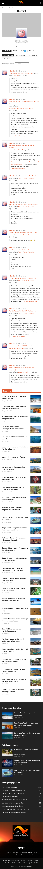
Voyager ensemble (23, 372)
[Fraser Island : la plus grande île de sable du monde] (35, 399)
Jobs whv (16, 75)
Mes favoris (33, 55)
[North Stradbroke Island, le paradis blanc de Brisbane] (35, 500)
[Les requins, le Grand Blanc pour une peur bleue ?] (35, 439)
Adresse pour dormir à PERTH (18, 346)
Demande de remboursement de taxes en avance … (21, 146)
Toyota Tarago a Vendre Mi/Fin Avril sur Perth (23, 232)
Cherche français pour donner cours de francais (23, 204)
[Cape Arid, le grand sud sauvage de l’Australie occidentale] (35, 631)
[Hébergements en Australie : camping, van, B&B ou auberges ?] (35, 661)
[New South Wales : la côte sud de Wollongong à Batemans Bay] (35, 641)
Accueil (4, 8)
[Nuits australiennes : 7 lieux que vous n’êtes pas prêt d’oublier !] (35, 540)
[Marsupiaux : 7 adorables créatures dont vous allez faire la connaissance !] (7, 752)
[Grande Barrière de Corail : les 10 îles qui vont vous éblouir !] (35, 520)
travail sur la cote (31, 176)
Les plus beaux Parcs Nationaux (13, 793)
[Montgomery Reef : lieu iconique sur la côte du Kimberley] (35, 651)
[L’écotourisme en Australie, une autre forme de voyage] (35, 591)
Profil (15, 51)
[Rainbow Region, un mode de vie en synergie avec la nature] (35, 682)
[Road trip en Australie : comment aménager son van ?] (35, 692)
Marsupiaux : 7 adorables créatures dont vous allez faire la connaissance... (26, 752)
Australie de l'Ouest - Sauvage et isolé (15, 800)
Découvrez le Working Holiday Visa (13, 790)
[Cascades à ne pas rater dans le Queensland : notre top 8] (35, 490)
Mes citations (20, 55)
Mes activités (8, 55)
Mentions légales (33, 860)
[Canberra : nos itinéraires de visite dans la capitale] (35, 581)
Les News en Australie (9, 787)
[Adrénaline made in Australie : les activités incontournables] (35, 601)
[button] (40, 3)
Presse (19, 863)
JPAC (30, 863)
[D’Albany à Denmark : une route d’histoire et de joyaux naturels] (35, 570)
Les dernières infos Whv (10, 797)
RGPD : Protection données (11, 860)
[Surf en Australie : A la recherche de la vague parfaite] (35, 611)
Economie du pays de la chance (12, 806)
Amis (23, 51)
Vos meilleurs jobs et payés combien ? (21, 73)
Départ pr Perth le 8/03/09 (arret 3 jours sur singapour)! (22, 369)
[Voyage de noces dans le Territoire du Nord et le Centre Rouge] (35, 449)
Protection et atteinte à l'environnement (15, 809)
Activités (7, 51)
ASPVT (36, 863)
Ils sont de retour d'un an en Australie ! (21, 108)
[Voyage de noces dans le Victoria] (35, 459)
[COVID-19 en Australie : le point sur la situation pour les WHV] (35, 479)
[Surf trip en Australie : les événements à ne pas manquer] (35, 419)
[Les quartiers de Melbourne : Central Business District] (35, 469)
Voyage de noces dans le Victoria (13, 457)
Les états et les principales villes (13, 803)
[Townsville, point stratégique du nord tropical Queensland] (35, 560)
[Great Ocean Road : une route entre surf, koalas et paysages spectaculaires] (35, 409)
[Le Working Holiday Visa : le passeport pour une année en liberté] (7, 763)
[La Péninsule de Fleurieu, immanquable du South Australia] (35, 429)
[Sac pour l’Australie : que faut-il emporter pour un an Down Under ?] (35, 510)
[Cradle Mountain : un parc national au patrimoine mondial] (35, 672)
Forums (31, 51)
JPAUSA (25, 863)
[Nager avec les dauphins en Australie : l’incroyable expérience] (35, 530)
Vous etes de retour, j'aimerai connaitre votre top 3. (24, 103)
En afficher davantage (18, 136)
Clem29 (11, 71)
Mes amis (7, 58)
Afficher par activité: (8, 64)
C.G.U (7, 863)
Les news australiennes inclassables (14, 812)
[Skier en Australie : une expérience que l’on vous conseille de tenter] (35, 621)
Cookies (23, 860)
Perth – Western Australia (26, 178)
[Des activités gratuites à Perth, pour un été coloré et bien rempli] (35, 550)
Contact (13, 863)
